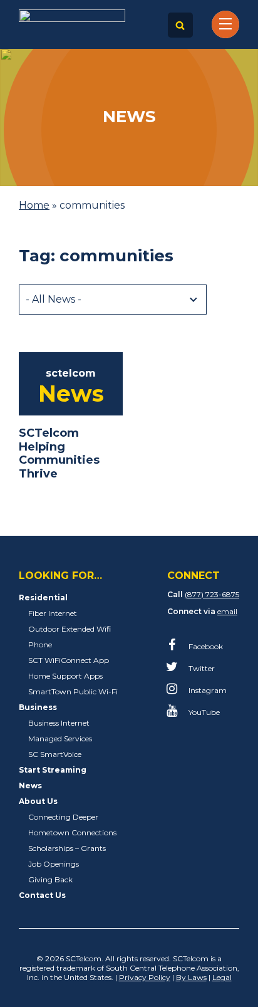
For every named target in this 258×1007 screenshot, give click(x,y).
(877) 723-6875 (212, 594)
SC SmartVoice (54, 754)
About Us (38, 801)
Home (34, 205)
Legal (222, 977)
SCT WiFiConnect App (68, 660)
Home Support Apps (65, 676)
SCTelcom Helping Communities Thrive (59, 453)
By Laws (191, 977)
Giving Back (50, 879)
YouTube (203, 712)
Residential (43, 597)
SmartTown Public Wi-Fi (73, 691)
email (227, 611)
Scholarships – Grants (67, 848)
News (30, 785)
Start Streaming (52, 770)
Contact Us (42, 895)
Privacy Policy (144, 977)
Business (38, 707)
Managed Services (60, 738)
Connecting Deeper (63, 817)
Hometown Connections (72, 832)
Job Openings (53, 864)
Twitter (201, 668)
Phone (40, 644)
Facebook (205, 646)
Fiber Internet (52, 613)
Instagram (207, 690)
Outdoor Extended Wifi (69, 629)
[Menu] (225, 23)
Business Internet (59, 723)
